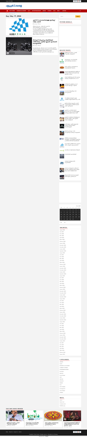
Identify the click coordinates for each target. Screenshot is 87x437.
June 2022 (62, 325)
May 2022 (62, 327)
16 (70, 214)
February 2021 (62, 352)
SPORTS (61, 383)
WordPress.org (62, 405)
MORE (58, 10)
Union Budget (62, 390)
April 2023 (62, 306)
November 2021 (63, 339)
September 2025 (63, 251)
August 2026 (62, 230)
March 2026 (62, 239)
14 (64, 214)
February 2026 (62, 241)
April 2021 (62, 348)
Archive (64, 10)
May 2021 (62, 346)
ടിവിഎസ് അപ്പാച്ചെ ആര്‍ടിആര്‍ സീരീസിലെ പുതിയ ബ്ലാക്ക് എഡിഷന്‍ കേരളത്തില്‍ (45, 41)
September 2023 (63, 297)
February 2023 (62, 310)
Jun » (65, 222)
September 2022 (63, 319)
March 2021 (62, 350)
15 (67, 214)
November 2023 (63, 293)
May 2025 (62, 258)
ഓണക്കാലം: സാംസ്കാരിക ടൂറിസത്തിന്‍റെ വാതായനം (32, 423)
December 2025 (63, 245)
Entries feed (62, 402)
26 (79, 216)
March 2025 (62, 262)
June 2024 (62, 279)
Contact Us (16, 432)
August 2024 (62, 275)
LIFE (61, 377)
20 (61, 216)
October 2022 (62, 318)
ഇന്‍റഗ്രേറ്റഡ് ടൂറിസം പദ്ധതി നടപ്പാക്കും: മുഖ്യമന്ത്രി (13, 423)
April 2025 (62, 260)
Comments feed (63, 404)
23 (70, 216)
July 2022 (62, 323)
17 (73, 214)
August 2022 (62, 321)
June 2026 (62, 233)
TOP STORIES (12, 10)
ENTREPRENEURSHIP (36, 10)
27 (61, 219)
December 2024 (63, 268)
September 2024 (63, 274)
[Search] (80, 11)
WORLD (61, 392)
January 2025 (62, 266)
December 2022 (63, 314)
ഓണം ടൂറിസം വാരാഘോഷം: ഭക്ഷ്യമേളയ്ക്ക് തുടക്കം (52, 423)
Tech (60, 384)
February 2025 (62, 264)
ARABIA (61, 362)
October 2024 (62, 272)
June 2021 (62, 344)
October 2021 (62, 341)
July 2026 (62, 231)
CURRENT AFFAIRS (64, 367)
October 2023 (62, 295)
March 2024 (62, 285)
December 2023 (63, 291)
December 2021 (63, 337)
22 (67, 216)
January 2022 (62, 335)
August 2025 (62, 253)
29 (67, 219)
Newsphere (50, 434)
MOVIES (44, 10)
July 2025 (62, 254)
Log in (61, 400)
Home (7, 432)
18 (76, 214)
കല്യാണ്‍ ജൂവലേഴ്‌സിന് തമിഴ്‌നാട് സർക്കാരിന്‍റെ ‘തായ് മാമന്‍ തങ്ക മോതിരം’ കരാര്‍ (71, 424)
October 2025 (62, 249)
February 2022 (62, 333)
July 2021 (62, 342)
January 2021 (62, 354)
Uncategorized (62, 388)
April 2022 (62, 329)
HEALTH (61, 373)
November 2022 (63, 316)
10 (73, 212)
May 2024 (62, 281)
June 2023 (62, 302)
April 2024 (62, 283)
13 (61, 214)
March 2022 (62, 331)
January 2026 (62, 243)
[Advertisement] (70, 35)
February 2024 (62, 287)
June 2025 (62, 256)
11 (76, 212)
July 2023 (62, 300)
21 (64, 216)
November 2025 (63, 247)
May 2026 (62, 235)
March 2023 (62, 308)
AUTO (29, 10)
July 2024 (62, 277)
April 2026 (62, 237)
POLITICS (62, 381)
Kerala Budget (62, 375)
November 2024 (63, 270)
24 (73, 216)
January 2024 (62, 289)
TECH (54, 10)
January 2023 (62, 312)
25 (76, 216)
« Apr (61, 222)
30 (70, 219)
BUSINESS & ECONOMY (21, 10)
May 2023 (62, 304)
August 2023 (62, 298)
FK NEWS (49, 10)
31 (73, 219)
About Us (11, 432)
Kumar (40, 45)
